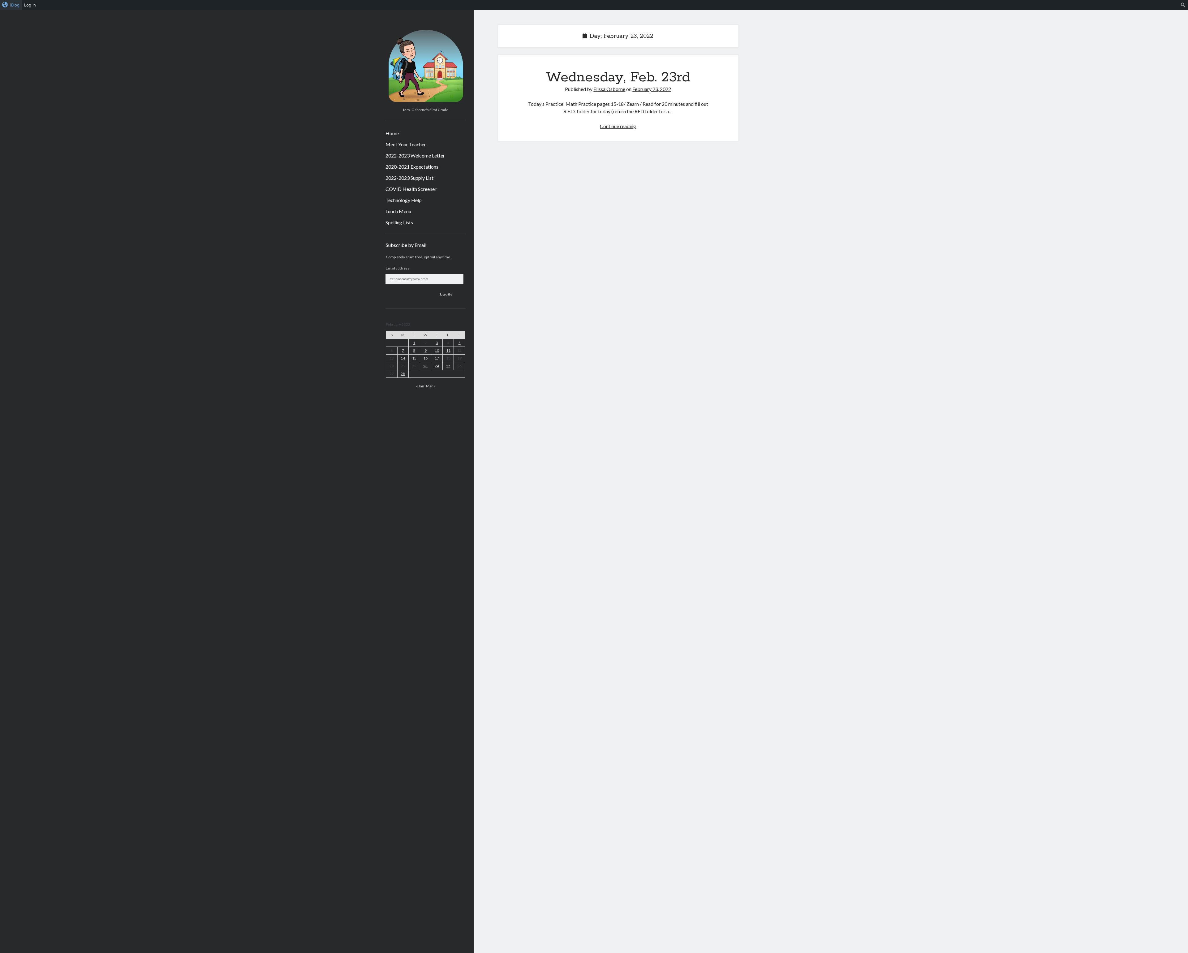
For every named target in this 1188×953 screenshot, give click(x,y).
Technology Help (403, 200)
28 (403, 373)
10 (437, 350)
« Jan (420, 386)
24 (437, 366)
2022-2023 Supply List (409, 178)
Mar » (430, 386)
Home (392, 133)
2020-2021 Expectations (411, 167)
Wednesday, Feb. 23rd (618, 77)
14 (403, 358)
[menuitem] (11, 5)
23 (425, 366)
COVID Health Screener (411, 189)
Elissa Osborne (609, 89)
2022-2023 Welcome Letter (415, 155)
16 (425, 358)
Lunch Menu (398, 211)
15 (414, 358)
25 (448, 366)
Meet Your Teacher (405, 144)
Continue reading (618, 126)
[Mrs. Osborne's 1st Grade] (425, 103)
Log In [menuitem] (30, 4)
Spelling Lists (399, 222)
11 (448, 350)
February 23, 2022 (651, 89)
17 (437, 358)
